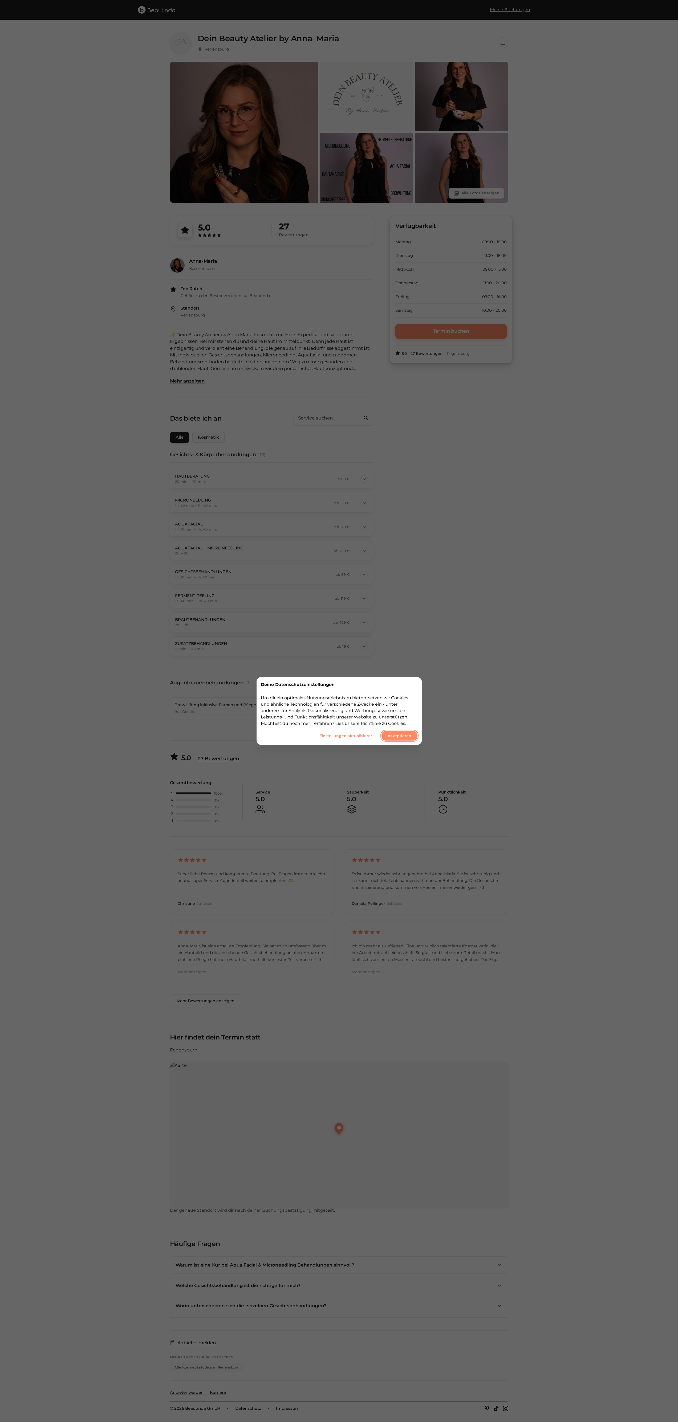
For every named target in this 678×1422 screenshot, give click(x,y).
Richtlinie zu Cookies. (383, 723)
